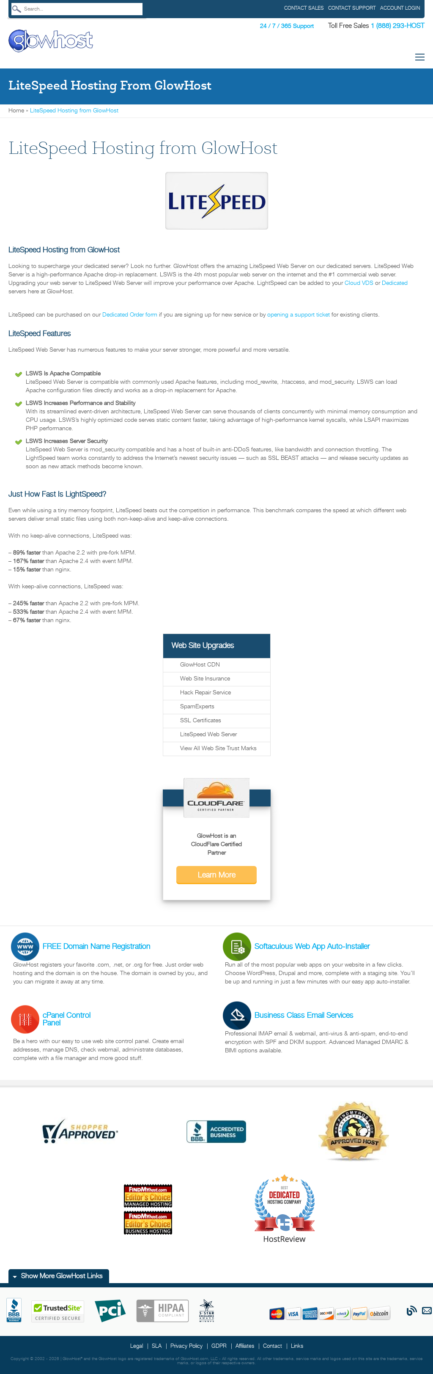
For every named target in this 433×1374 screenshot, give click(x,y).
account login (400, 8)
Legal (136, 1346)
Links (297, 1346)
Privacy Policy (186, 1346)
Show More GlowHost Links (62, 1276)
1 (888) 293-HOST (398, 26)
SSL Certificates (200, 721)
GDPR (219, 1346)
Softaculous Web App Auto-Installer (312, 946)
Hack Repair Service (205, 693)
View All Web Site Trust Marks (218, 748)
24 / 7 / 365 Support (287, 26)
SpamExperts (197, 707)
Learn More (217, 875)
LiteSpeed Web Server (208, 735)
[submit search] (16, 9)
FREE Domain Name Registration (97, 946)
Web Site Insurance (205, 679)
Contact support (352, 8)
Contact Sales (304, 8)
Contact (272, 1346)
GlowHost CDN (200, 665)
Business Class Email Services (304, 1015)
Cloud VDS (359, 283)
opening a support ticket (298, 315)
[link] (50, 41)
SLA (157, 1346)
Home (16, 111)
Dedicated (395, 283)
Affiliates (245, 1346)
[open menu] (420, 58)
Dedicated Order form (129, 315)
